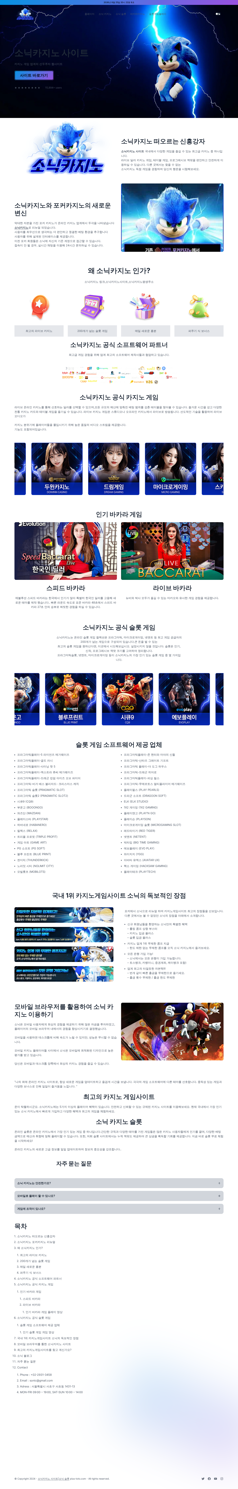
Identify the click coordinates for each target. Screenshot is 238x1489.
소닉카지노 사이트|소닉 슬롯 (53, 1478)
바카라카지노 (137, 13)
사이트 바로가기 (34, 75)
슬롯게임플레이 (157, 13)
